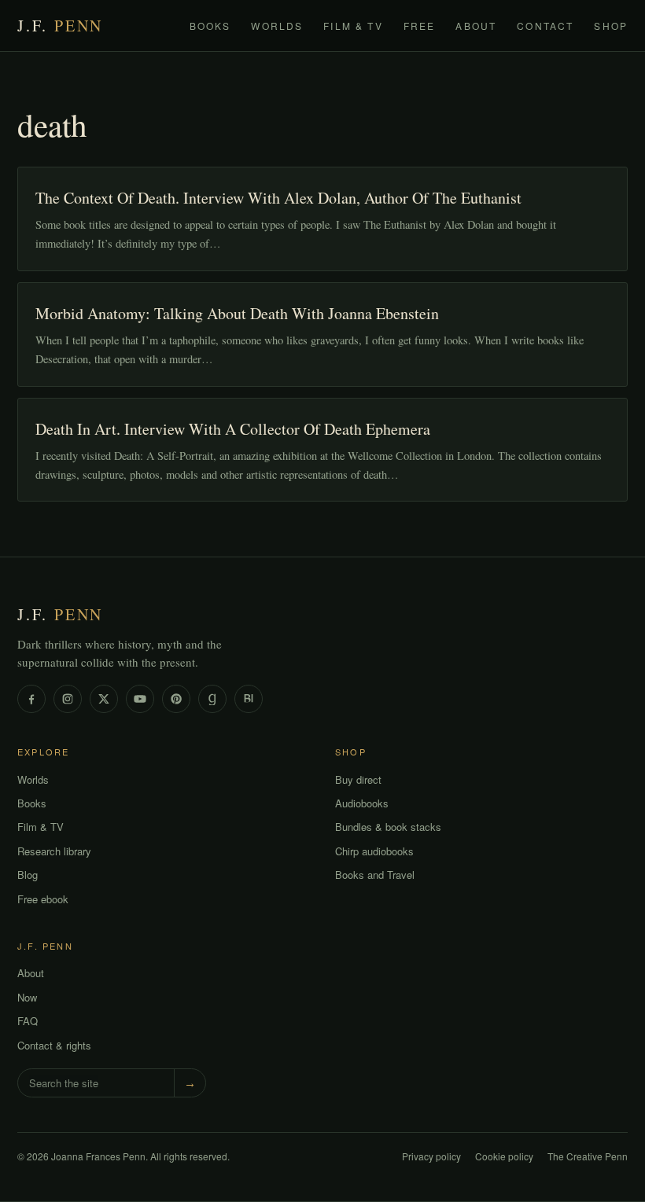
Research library (54, 851)
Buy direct (358, 779)
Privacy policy (431, 1156)
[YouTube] (140, 699)
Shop (611, 25)
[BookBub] (248, 699)
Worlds (277, 25)
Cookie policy (504, 1156)
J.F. (60, 25)
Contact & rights (54, 1045)
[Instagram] (67, 699)
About (475, 25)
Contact (545, 25)
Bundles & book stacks (388, 826)
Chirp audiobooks (374, 851)
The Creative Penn (587, 1156)
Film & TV (352, 25)
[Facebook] (31, 699)
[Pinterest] (176, 699)
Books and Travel (375, 874)
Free (420, 25)
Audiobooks (362, 803)
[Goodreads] (212, 699)
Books (210, 25)
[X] (104, 699)
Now (27, 997)
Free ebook (42, 898)
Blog (27, 874)
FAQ (27, 1020)
